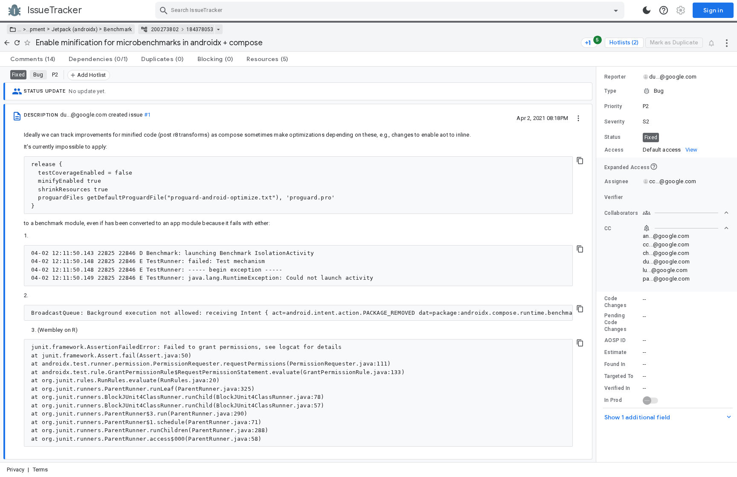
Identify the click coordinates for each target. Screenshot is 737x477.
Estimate (615, 352)
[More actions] (727, 43)
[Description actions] (578, 118)
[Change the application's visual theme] (646, 10)
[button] (23, 29)
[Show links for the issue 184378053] (218, 29)
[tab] (32, 59)
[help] (663, 10)
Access (614, 150)
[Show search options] (616, 10)
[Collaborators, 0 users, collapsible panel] (686, 213)
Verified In (617, 388)
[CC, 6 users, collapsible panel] (686, 228)
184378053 (199, 29)
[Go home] (7, 43)
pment (38, 29)
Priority (613, 106)
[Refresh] (17, 43)
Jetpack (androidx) (75, 29)
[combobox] (391, 10)
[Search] (164, 10)
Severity (614, 122)
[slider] (597, 264)
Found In (614, 364)
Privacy (15, 469)
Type (610, 91)
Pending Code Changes (615, 322)
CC (608, 228)
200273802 (165, 29)
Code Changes (615, 302)
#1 (147, 114)
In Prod (613, 400)
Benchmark (118, 29)
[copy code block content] (580, 160)
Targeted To (618, 376)
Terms (40, 469)
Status (612, 137)
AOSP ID (615, 340)
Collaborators (621, 213)
